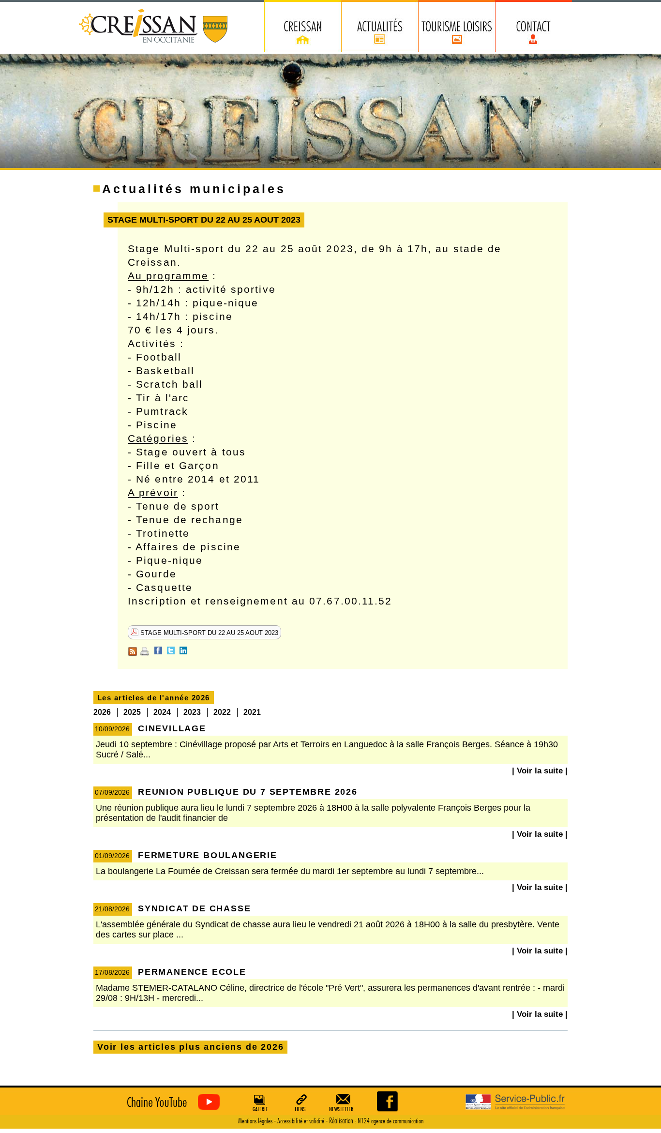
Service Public (515, 1102)
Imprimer (145, 651)
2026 (102, 712)
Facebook (158, 650)
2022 (222, 712)
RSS (132, 651)
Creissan (153, 26)
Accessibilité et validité (300, 1121)
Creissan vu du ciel (171, 1102)
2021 (252, 712)
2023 (192, 712)
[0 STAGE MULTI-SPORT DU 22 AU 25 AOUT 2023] (388, 1101)
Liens (301, 1102)
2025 (132, 712)
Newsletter (343, 1102)
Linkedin (183, 650)
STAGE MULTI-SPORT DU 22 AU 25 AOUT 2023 (208, 632)
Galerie (259, 1102)
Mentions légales (255, 1121)
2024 (162, 712)
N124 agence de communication (390, 1121)
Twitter (171, 650)
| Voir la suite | (540, 770)
